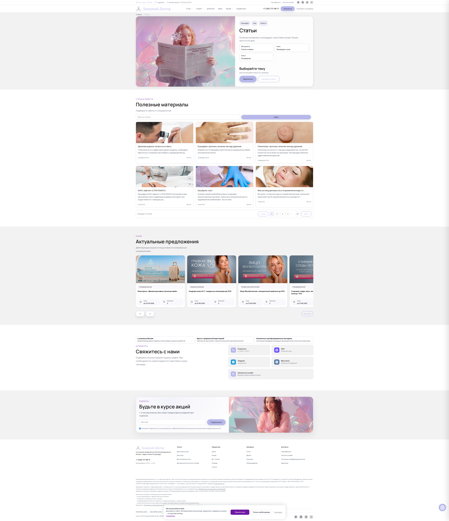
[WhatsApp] (311, 2)
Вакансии (284, 463)
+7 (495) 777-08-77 (271, 8)
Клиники (250, 459)
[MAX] (307, 2)
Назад (263, 214)
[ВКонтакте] (302, 2)
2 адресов (160, 2)
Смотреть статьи (269, 79)
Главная (139, 14)
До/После (210, 9)
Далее (306, 214)
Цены (220, 9)
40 (298, 214)
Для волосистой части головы (188, 463)
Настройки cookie (156, 512)
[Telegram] (298, 2)
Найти (276, 117)
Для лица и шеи (183, 451)
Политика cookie (141, 512)
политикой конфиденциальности (209, 428)
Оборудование (252, 463)
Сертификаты (276, 2)
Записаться (287, 9)
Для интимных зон (184, 459)
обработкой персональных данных (184, 428)
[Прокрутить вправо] (150, 313)
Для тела (180, 455)
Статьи (214, 467)
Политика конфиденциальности (293, 459)
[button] (144, 2)
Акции (228, 9)
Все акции (307, 314)
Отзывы (215, 463)
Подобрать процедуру (305, 9)
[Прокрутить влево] (140, 313)
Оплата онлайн (288, 2)
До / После (216, 459)
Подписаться (216, 422)
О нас (188, 9)
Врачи (249, 455)
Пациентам (241, 9)
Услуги (199, 9)
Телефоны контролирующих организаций (211, 489)
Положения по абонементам (153, 505)
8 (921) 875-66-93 (218, 483)
